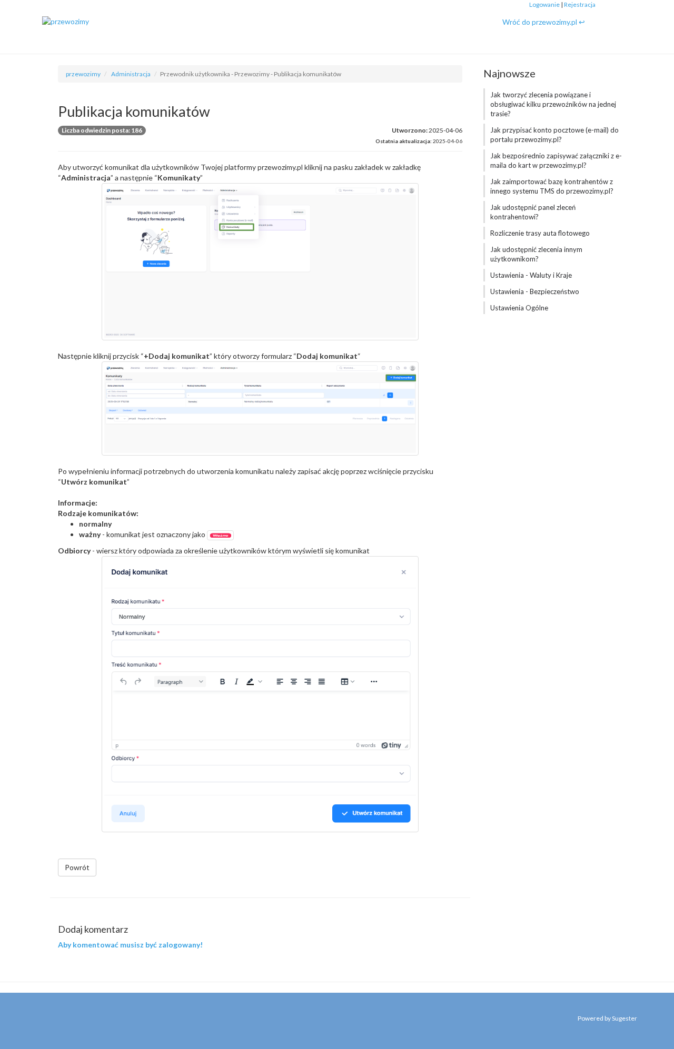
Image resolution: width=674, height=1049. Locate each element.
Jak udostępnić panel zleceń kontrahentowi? (533, 212)
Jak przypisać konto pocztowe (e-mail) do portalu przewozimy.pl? (554, 135)
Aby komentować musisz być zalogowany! (130, 944)
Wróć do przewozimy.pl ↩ (543, 21)
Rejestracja (580, 4)
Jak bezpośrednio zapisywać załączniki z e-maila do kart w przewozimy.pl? (556, 160)
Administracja (131, 74)
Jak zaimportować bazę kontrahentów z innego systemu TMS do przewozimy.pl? (551, 186)
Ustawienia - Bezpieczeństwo (534, 291)
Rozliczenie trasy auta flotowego (540, 233)
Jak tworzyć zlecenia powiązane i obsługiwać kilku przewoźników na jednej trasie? (553, 104)
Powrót (77, 867)
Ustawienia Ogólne (519, 308)
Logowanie (544, 4)
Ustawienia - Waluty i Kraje (531, 275)
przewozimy (83, 74)
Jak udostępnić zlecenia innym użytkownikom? (536, 254)
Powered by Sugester (607, 1018)
